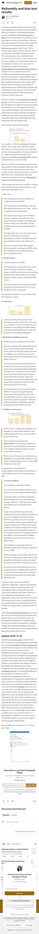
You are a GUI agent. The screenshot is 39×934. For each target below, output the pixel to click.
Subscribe (28, 3)
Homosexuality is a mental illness (15, 849)
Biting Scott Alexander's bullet (11, 852)
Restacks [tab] (14, 815)
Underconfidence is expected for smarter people (18, 69)
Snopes (4, 180)
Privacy (26, 918)
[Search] (35, 844)
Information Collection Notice (25, 907)
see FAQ (21, 687)
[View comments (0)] (8, 23)
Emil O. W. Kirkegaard (12, 16)
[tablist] (10, 815)
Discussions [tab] (16, 844)
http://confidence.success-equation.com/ (23, 645)
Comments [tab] (6, 815)
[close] (33, 866)
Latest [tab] (9, 844)
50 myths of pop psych (17, 180)
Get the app (29, 925)
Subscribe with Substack (21, 901)
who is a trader (17, 640)
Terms (32, 918)
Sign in (35, 3)
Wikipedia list (31, 177)
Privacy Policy (20, 909)
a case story (17, 676)
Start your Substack (14, 925)
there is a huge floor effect (21, 157)
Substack (10, 930)
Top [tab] (4, 844)
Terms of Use (30, 905)
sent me (24, 642)
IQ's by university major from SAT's (13, 862)
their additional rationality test (19, 613)
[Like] (3, 23)
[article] (19, 853)
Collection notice (19, 920)
